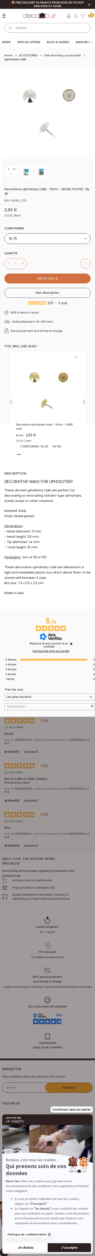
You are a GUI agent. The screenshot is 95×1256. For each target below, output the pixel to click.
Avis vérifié (16, 727)
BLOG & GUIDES (58, 42)
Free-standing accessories (62, 55)
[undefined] (71, 644)
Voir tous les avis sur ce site (50, 651)
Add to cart (46, 278)
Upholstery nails (15, 59)
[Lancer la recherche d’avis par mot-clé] (92, 706)
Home (8, 55)
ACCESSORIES (28, 55)
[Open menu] (4, 16)
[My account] (75, 16)
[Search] (10, 27)
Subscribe (68, 1087)
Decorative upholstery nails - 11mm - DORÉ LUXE (44, 427)
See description (47, 293)
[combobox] (47, 238)
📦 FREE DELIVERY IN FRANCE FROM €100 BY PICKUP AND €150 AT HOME (47, 4)
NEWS (6, 42)
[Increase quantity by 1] (24, 264)
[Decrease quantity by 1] (7, 264)
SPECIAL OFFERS (28, 42)
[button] (68, 16)
